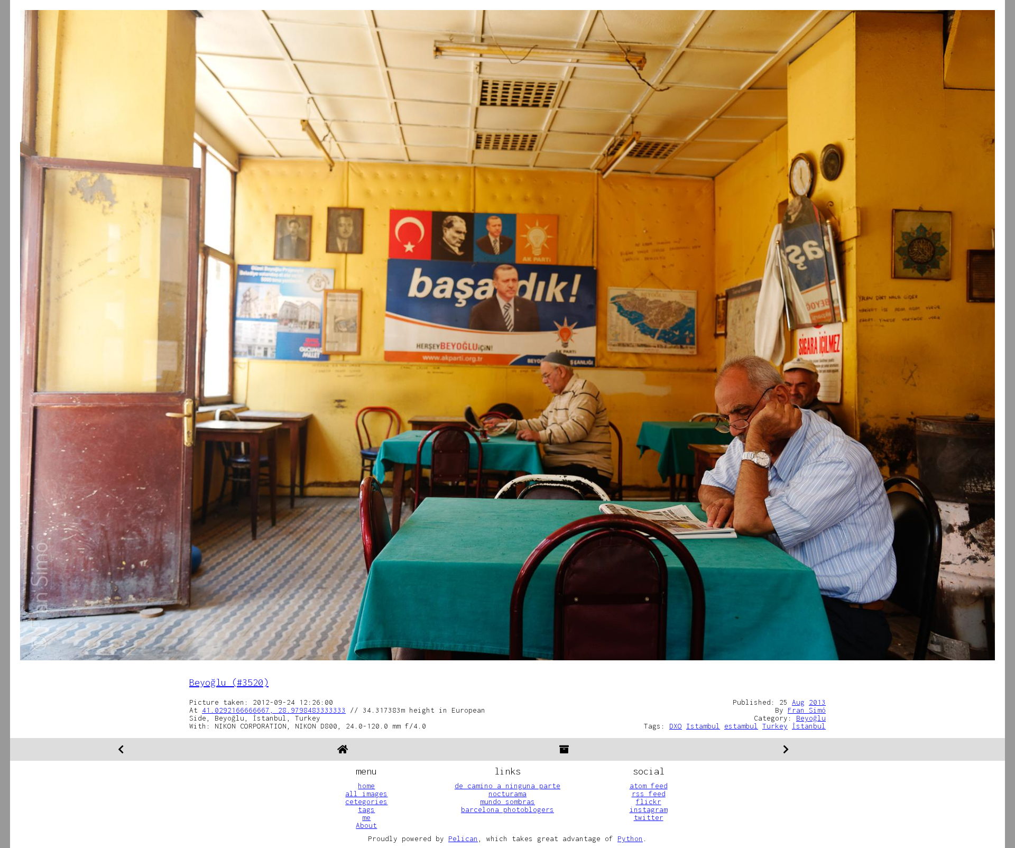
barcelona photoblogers (507, 809)
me (366, 817)
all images (366, 793)
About (366, 825)
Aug (798, 702)
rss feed (649, 793)
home (366, 785)
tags (366, 809)
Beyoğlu (811, 718)
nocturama (507, 793)
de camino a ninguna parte (507, 785)
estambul (741, 726)
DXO (675, 726)
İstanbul (809, 726)
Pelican (463, 838)
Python (630, 838)
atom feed (649, 785)
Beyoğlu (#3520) (229, 682)
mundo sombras (507, 801)
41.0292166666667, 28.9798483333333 (274, 710)
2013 (817, 702)
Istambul (703, 726)
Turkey (775, 726)
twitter (648, 817)
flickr (648, 801)
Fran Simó (807, 710)
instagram (649, 809)
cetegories (366, 801)
